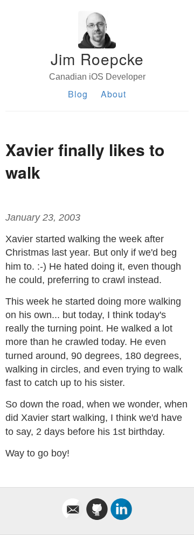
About (113, 94)
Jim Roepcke (97, 58)
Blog (78, 94)
